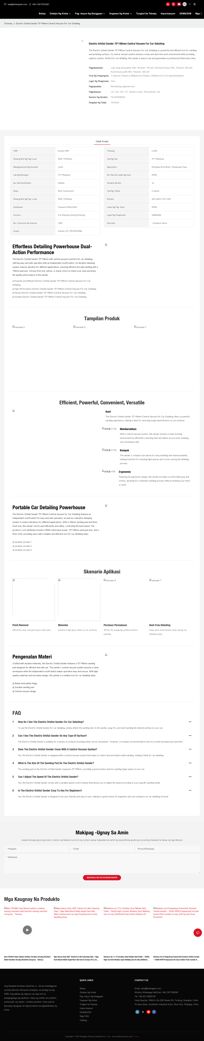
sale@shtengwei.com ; (18, 4)
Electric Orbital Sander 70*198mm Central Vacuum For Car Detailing (48, 23)
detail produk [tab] (102, 141)
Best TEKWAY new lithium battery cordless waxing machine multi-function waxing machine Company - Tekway (27, 958)
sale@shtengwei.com (151, 988)
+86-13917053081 (40, 4)
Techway (8, 23)
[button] (201, 13)
